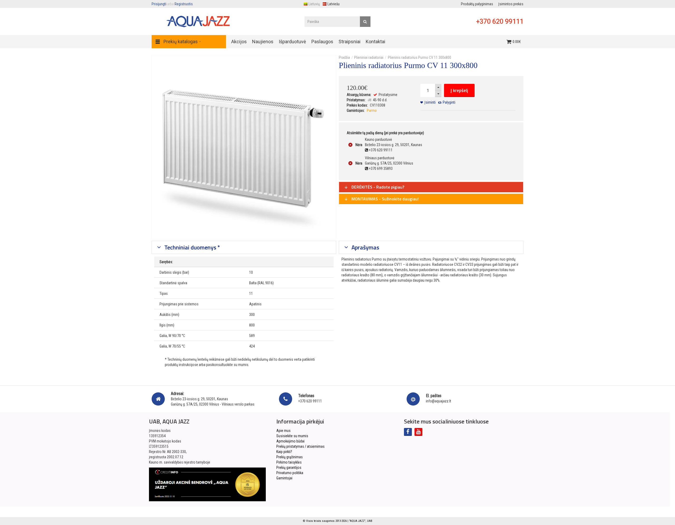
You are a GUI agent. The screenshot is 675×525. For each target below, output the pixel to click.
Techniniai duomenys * (191, 247)
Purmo (372, 110)
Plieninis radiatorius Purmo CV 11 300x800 (419, 57)
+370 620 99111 (499, 21)
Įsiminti (430, 102)
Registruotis (184, 4)
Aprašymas (364, 247)
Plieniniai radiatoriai (368, 57)
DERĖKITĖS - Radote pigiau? (377, 187)
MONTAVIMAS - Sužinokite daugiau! (384, 199)
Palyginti (449, 102)
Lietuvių (314, 4)
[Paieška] (365, 21)
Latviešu (333, 4)
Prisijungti (159, 4)
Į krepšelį (459, 90)
